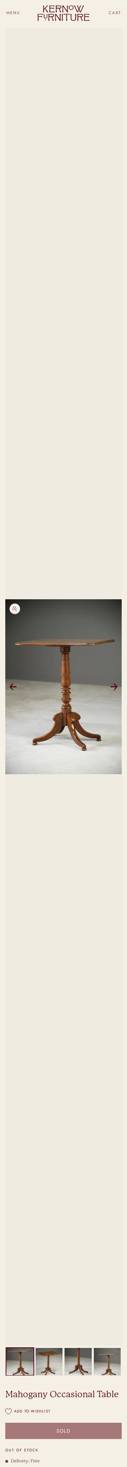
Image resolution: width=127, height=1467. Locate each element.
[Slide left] (13, 687)
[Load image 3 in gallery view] (78, 1362)
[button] (13, 13)
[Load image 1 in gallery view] (20, 1362)
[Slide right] (114, 687)
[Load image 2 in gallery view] (49, 1362)
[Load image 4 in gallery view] (107, 1362)
